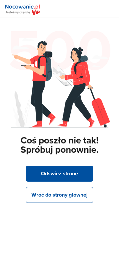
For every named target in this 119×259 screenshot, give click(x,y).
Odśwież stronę (59, 173)
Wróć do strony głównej (59, 195)
